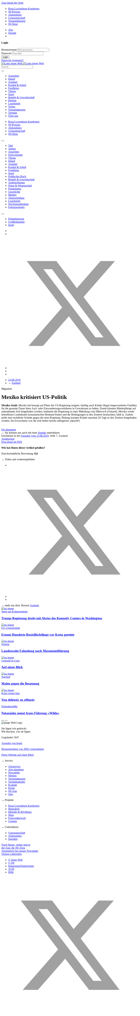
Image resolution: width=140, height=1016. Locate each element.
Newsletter (14, 772)
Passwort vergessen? (12, 60)
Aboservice (14, 766)
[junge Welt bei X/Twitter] (70, 1013)
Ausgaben (13, 75)
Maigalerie (14, 808)
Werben (12, 775)
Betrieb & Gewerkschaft (21, 97)
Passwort (6, 53)
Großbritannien (16, 221)
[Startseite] (22, 63)
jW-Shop (13, 24)
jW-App (12, 791)
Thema (12, 91)
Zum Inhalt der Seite (12, 2)
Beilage (12, 100)
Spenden (13, 838)
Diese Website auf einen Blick (17, 754)
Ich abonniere (8, 429)
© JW (11, 862)
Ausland (12, 82)
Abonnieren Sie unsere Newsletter (19, 850)
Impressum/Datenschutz (21, 866)
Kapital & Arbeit (17, 85)
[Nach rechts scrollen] (2, 213)
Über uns (13, 115)
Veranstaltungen (16, 20)
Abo (10, 29)
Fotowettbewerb (17, 818)
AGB (11, 869)
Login (5, 57)
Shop (11, 815)
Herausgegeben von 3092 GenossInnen (22, 749)
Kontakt (12, 784)
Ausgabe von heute (11, 743)
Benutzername (9, 49)
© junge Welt (15, 859)
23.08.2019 (14, 379)
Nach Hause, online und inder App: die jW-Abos (15, 846)
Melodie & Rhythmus (20, 811)
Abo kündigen (16, 769)
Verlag (11, 106)
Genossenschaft (16, 17)
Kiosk (11, 788)
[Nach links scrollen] (2, 140)
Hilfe (11, 872)
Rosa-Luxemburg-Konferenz (23, 8)
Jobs (10, 794)
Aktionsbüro (15, 14)
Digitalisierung (16, 218)
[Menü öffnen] (2, 70)
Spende (12, 32)
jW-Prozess (14, 11)
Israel (11, 224)
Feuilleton (13, 88)
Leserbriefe (14, 103)
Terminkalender (16, 781)
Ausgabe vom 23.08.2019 (35, 435)
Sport (11, 94)
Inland (11, 78)
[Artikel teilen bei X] (73, 367)
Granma (12, 821)
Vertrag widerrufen (11, 854)
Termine (12, 112)
